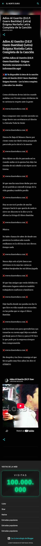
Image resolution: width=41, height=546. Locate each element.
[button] (4, 34)
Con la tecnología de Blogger (21, 538)
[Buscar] (38, 3)
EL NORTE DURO (13, 4)
